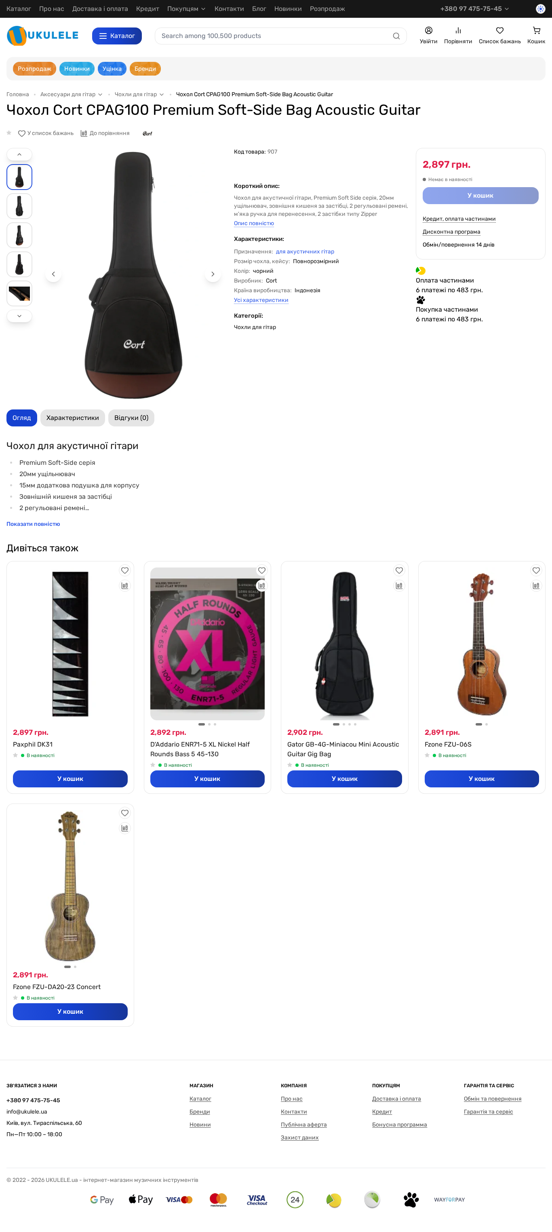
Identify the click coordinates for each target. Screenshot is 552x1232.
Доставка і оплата (100, 9)
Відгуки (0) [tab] (131, 418)
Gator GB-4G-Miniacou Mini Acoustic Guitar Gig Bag (343, 749)
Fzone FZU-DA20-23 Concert (57, 987)
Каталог (18, 9)
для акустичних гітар (305, 251)
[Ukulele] (42, 36)
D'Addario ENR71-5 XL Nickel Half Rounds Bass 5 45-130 (200, 749)
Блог (259, 9)
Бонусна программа (399, 1124)
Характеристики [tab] (72, 418)
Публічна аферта (304, 1124)
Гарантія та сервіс (488, 1111)
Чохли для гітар (255, 327)
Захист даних (300, 1137)
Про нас (51, 9)
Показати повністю (33, 524)
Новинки (288, 9)
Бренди (200, 1111)
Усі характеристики (261, 300)
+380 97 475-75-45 (471, 9)
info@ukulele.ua (26, 1111)
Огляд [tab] (22, 418)
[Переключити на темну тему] (541, 9)
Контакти (229, 9)
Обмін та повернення (493, 1098)
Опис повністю (254, 223)
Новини (200, 1124)
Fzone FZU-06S (448, 744)
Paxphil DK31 (33, 744)
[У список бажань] (125, 570)
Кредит (147, 9)
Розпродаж (327, 9)
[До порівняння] (125, 586)
